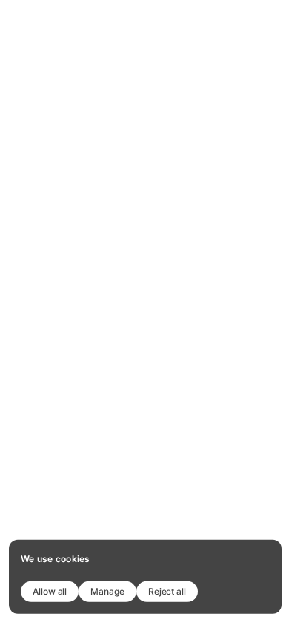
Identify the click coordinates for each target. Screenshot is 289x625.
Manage (107, 590)
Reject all (167, 590)
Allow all (50, 590)
